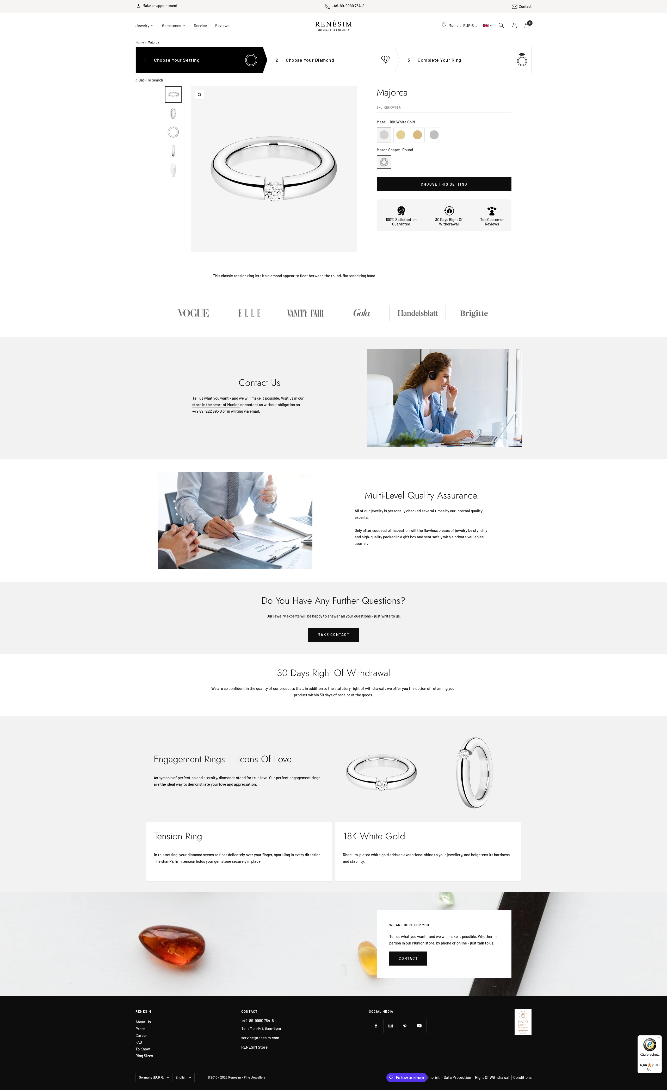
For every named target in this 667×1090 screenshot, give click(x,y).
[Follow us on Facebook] (376, 1026)
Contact (525, 6)
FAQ (138, 1042)
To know (142, 1049)
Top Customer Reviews (492, 221)
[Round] (384, 162)
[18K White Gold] (384, 135)
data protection (457, 1077)
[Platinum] (434, 135)
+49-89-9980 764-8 (348, 5)
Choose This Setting (444, 184)
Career (141, 1035)
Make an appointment (160, 5)
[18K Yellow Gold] (400, 135)
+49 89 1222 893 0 (207, 411)
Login (514, 25)
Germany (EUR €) (151, 1077)
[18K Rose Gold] (417, 135)
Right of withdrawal (492, 1077)
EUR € (468, 25)
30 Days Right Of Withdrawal (449, 221)
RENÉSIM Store (254, 1047)
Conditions (522, 1077)
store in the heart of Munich (215, 404)
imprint (433, 1077)
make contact (334, 634)
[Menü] (659, 1038)
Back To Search (151, 80)
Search (501, 25)
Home (139, 42)
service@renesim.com (260, 1037)
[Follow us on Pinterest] (405, 1026)
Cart (529, 23)
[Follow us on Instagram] (390, 1026)
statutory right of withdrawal (359, 688)
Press (140, 1029)
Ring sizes (144, 1056)
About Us (143, 1022)
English (487, 25)
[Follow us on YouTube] (419, 1026)
